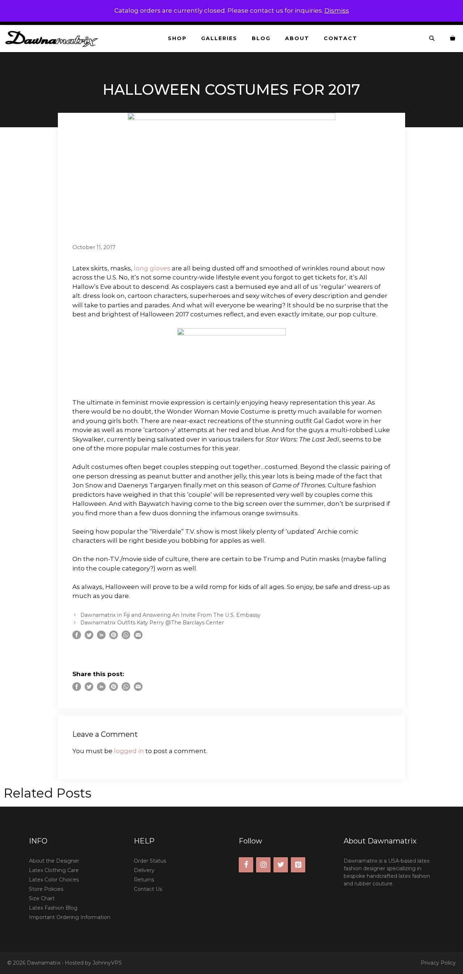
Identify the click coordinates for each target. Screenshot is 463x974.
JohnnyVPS (107, 963)
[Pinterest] (298, 864)
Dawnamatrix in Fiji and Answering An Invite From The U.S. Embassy (170, 615)
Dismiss (336, 10)
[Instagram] (263, 864)
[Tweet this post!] (89, 637)
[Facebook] (246, 864)
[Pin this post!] (113, 637)
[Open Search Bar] (432, 38)
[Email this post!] (138, 637)
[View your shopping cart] (453, 38)
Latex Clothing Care (54, 870)
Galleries (219, 38)
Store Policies (46, 889)
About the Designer (54, 861)
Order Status (150, 861)
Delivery (144, 870)
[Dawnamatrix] (53, 38)
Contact (340, 38)
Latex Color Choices (54, 879)
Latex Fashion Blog (53, 908)
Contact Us (148, 889)
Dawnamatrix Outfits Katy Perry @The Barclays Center (152, 622)
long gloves (152, 268)
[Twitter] (280, 864)
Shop (177, 38)
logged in (129, 751)
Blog (261, 38)
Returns (144, 879)
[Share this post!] (76, 637)
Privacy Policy (438, 963)
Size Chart (42, 898)
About (297, 38)
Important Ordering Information (69, 917)
